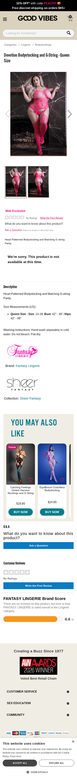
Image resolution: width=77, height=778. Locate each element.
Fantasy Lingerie (28, 366)
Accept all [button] (20, 763)
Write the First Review (51, 218)
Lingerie (25, 44)
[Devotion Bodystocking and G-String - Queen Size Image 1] (38, 114)
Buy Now (21, 512)
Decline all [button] (56, 763)
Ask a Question (13, 230)
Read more (15, 756)
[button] (5, 18)
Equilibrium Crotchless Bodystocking (52, 489)
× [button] (73, 741)
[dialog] (38, 758)
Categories (10, 44)
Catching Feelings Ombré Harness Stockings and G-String (21, 490)
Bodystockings (43, 44)
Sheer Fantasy (30, 398)
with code (38, 3)
